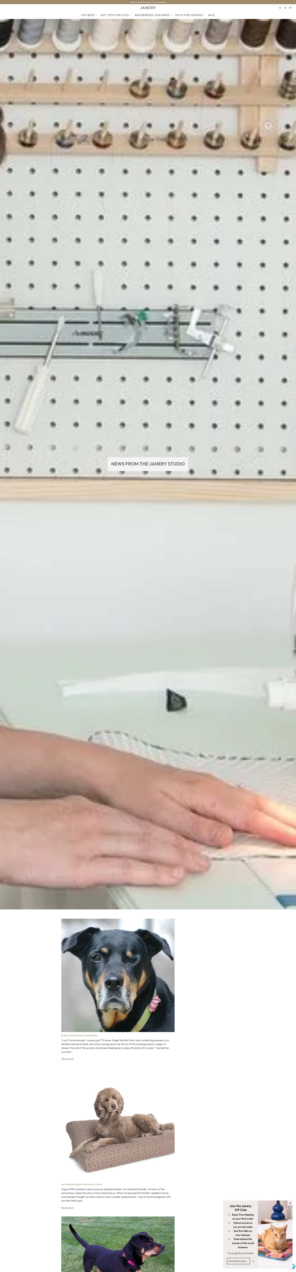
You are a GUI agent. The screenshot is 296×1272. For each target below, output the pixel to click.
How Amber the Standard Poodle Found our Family (81, 1184)
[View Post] (118, 975)
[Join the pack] (253, 1261)
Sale (211, 15)
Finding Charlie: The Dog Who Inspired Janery (79, 1035)
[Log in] (285, 8)
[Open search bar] (280, 7)
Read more (67, 1058)
